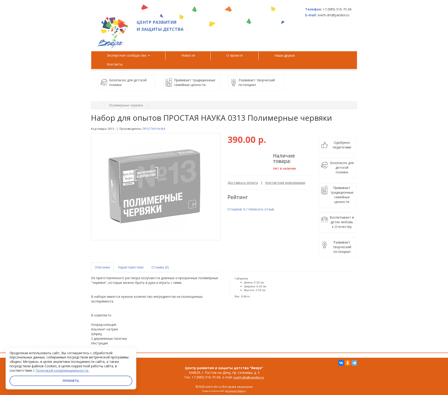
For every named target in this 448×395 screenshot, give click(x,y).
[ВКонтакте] (341, 363)
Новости (188, 55)
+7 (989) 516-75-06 (337, 9)
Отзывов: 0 (236, 209)
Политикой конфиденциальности (62, 370)
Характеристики (131, 267)
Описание (102, 267)
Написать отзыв (261, 209)
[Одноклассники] (347, 363)
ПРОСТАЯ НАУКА (154, 129)
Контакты (114, 64)
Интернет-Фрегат (235, 390)
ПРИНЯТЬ (71, 380)
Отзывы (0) (160, 267)
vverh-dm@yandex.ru (248, 377)
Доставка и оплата (243, 182)
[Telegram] (354, 363)
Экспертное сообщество (127, 55)
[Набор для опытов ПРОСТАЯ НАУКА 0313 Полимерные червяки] (155, 186)
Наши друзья (285, 55)
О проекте (234, 55)
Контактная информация (285, 182)
